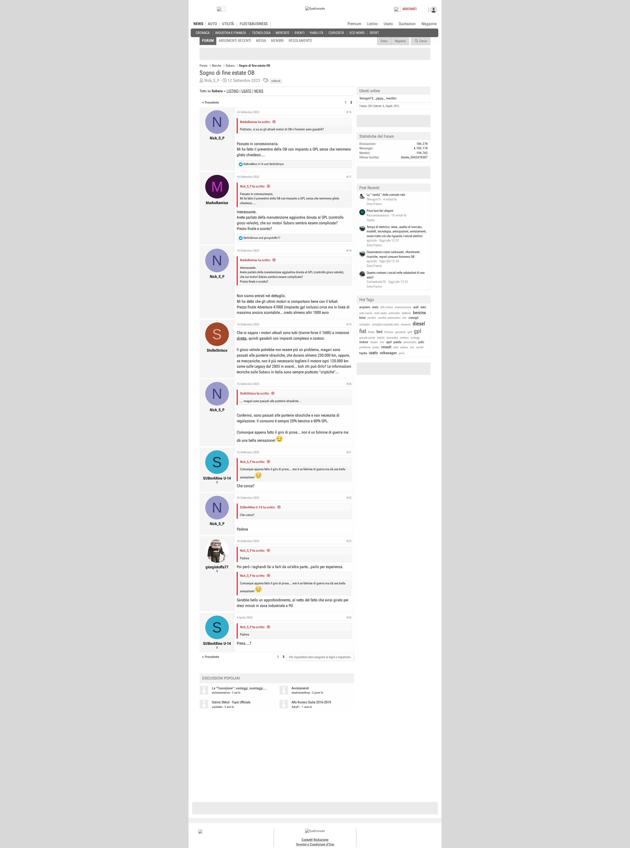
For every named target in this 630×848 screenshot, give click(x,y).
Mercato (282, 32)
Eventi (300, 32)
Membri (277, 40)
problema (365, 347)
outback (275, 81)
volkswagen (388, 353)
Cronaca (202, 32)
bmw (362, 317)
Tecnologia (261, 32)
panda (397, 342)
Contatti (307, 840)
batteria (406, 313)
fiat (362, 331)
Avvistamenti (300, 688)
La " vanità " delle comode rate (386, 195)
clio (404, 317)
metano (404, 337)
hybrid (380, 337)
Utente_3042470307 (414, 157)
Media (261, 40)
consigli (413, 317)
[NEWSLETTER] (221, 10)
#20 (348, 384)
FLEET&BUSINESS (254, 24)
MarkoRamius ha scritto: (255, 122)
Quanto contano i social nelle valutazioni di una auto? (396, 275)
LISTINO (232, 91)
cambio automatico (389, 317)
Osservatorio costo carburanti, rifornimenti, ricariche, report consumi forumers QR (394, 254)
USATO (246, 91)
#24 (348, 617)
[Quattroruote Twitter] (406, 836)
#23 (348, 541)
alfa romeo (386, 307)
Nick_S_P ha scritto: (252, 186)
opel (389, 342)
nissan (374, 342)
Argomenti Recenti (235, 40)
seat (395, 347)
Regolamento (300, 40)
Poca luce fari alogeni (380, 210)
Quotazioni (407, 24)
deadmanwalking (301, 692)
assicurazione (403, 307)
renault (386, 347)
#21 (348, 452)
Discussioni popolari (221, 678)
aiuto (375, 307)
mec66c (391, 98)
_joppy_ (379, 98)
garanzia (400, 332)
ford (379, 332)
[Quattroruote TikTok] (395, 836)
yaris (401, 353)
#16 (348, 112)
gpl (417, 331)
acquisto (364, 307)
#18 (348, 250)
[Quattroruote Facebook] (384, 836)
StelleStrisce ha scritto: (254, 393)
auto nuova (365, 313)
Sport (374, 32)
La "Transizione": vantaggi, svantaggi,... (239, 688)
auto (423, 307)
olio (382, 342)
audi (416, 307)
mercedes (392, 337)
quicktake (217, 707)
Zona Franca (374, 204)
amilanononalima (221, 692)
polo (421, 342)
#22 (348, 498)
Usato (388, 24)
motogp (415, 337)
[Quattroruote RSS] (411, 836)
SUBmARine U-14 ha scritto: (258, 507)
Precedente (212, 102)
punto (376, 347)
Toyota (371, 220)
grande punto (367, 337)
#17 (348, 177)
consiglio (364, 324)
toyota (363, 353)
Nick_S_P (211, 80)
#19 (348, 324)
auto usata (380, 313)
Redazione (321, 840)
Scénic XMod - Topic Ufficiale (231, 702)
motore (363, 342)
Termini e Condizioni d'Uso (315, 844)
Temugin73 (366, 98)
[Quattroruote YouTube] (400, 836)
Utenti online (369, 90)
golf (410, 332)
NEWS (198, 24)
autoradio (394, 313)
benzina (419, 312)
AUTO (212, 24)
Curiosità (336, 32)
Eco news (356, 32)
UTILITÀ (228, 24)
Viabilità (316, 32)
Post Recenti (369, 187)
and (263, 164)
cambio (371, 317)
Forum (208, 40)
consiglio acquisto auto (385, 324)
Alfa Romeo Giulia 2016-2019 (311, 702)
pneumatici (409, 342)
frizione (388, 332)
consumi (406, 324)
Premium (354, 24)
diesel (419, 324)
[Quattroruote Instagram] (389, 836)
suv (412, 347)
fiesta (371, 332)
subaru (404, 347)
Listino (372, 24)
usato (373, 352)
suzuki (420, 347)
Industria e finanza (230, 32)
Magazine (429, 24)
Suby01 (296, 707)
